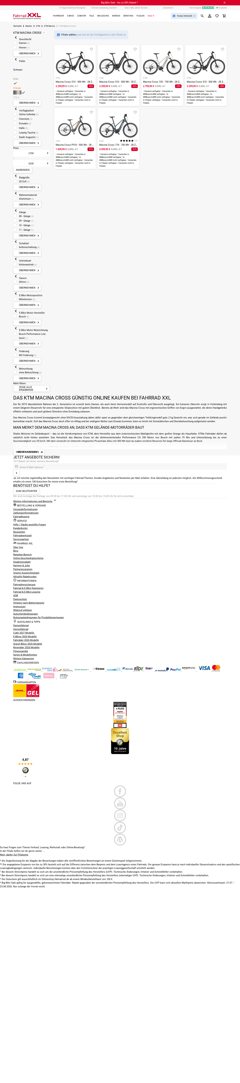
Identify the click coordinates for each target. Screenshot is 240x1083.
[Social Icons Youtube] (120, 803)
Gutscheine (168, 8)
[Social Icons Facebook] (120, 791)
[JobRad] (20, 670)
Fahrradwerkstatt (22, 535)
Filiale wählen (69, 34)
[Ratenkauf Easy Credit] (49, 677)
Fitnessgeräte (20, 651)
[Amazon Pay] (189, 670)
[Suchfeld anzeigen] (202, 16)
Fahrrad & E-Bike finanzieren (28, 588)
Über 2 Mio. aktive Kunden (136, 8)
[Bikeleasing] (34, 670)
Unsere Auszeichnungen (26, 572)
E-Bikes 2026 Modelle (25, 636)
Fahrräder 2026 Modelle (26, 640)
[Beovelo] (139, 670)
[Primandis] (114, 670)
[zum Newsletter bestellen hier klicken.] (16, 473)
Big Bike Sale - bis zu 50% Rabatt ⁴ (119, 2)
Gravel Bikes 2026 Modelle (27, 643)
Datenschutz (20, 599)
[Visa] (204, 670)
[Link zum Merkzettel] (217, 16)
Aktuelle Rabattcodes (25, 576)
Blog (15, 550)
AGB (15, 595)
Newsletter (19, 532)
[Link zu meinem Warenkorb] (224, 16)
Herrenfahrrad (20, 629)
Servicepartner (21, 539)
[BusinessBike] (50, 670)
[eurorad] (160, 670)
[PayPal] (173, 670)
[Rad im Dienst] (128, 670)
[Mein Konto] (209, 16)
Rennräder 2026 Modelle (26, 647)
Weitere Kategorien (23, 658)
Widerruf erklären (22, 610)
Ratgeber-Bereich (22, 554)
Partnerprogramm (22, 569)
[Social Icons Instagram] (120, 815)
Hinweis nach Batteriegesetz (28, 602)
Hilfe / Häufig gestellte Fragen (29, 524)
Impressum (19, 606)
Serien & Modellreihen (25, 654)
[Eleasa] (98, 670)
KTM (38, 26)
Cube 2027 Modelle (24, 632)
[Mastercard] (216, 670)
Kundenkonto (20, 528)
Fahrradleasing (21, 516)
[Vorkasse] (64, 677)
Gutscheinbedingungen (25, 613)
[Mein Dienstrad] (82, 670)
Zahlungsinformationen (26, 512)
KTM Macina (49, 26)
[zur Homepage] (27, 16)
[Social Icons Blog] (120, 840)
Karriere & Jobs (21, 565)
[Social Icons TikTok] (120, 827)
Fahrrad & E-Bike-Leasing (26, 591)
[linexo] (149, 670)
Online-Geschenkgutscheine (28, 558)
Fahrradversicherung (24, 584)
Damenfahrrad (21, 625)
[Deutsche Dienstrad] (65, 670)
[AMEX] (21, 677)
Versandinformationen (25, 509)
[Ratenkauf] (35, 677)
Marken (28, 26)
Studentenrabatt (22, 561)
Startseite (17, 26)
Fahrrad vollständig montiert (104, 8)
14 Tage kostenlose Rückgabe (72, 8)
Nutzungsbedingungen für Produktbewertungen (38, 617)
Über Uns (18, 547)
